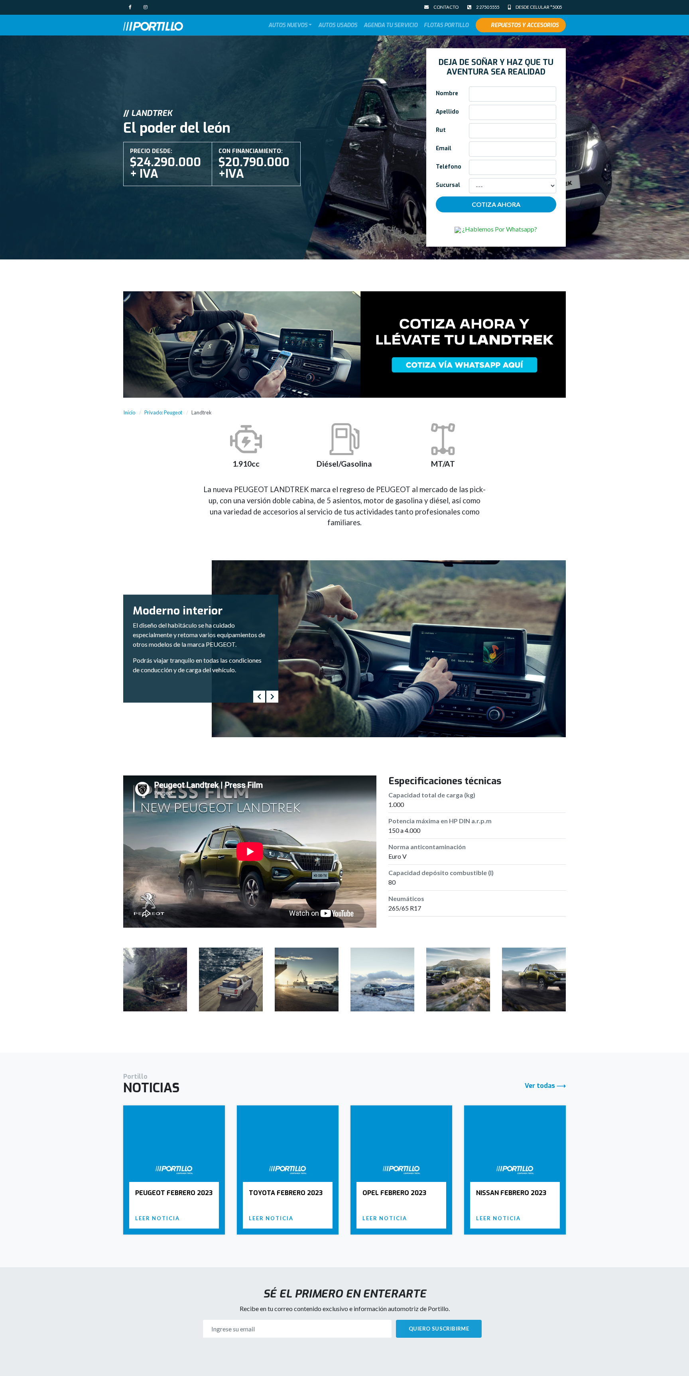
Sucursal (448, 184)
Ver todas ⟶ (545, 1086)
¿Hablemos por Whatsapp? (499, 229)
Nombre (447, 93)
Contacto (446, 7)
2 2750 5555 (487, 7)
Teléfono (448, 166)
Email (443, 148)
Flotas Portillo (446, 25)
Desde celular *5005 (538, 7)
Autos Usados (337, 25)
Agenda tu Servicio (390, 25)
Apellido (447, 111)
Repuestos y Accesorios (525, 25)
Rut (441, 129)
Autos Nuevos (287, 25)
